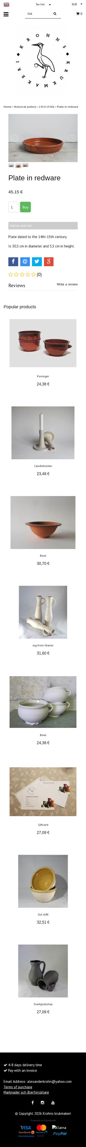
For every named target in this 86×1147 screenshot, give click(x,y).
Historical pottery (26, 106)
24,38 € (43, 384)
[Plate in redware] (43, 138)
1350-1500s (48, 106)
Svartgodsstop (43, 1004)
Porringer (43, 376)
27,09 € (43, 833)
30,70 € (43, 563)
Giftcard (43, 824)
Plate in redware (68, 106)
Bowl (43, 555)
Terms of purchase (18, 1087)
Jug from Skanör (43, 645)
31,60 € (43, 653)
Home (9, 106)
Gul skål (43, 914)
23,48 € (43, 474)
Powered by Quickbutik (43, 1120)
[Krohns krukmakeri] (43, 60)
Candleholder (43, 466)
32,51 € (43, 922)
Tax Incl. (40, 4)
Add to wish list (21, 225)
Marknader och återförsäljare (26, 1092)
